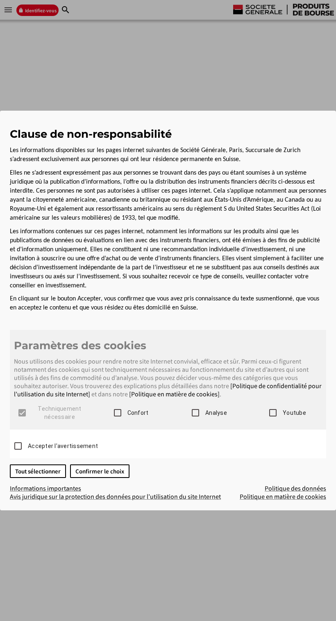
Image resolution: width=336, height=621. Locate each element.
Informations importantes (45, 488)
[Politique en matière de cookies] (174, 394)
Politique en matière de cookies (283, 496)
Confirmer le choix (99, 471)
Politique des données (295, 488)
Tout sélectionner (38, 471)
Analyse (216, 412)
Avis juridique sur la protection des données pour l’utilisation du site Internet (115, 496)
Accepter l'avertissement (63, 446)
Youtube (294, 412)
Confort (138, 412)
